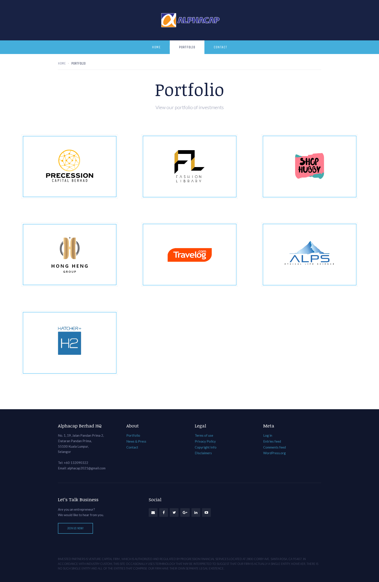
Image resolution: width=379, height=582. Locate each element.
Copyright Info (205, 447)
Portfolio (187, 47)
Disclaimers (203, 453)
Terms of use (204, 435)
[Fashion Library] (189, 166)
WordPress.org (274, 453)
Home (156, 47)
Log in (267, 435)
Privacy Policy (205, 441)
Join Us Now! (75, 528)
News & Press (136, 441)
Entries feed (272, 441)
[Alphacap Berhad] (190, 20)
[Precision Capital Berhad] (69, 166)
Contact (220, 47)
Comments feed (274, 447)
